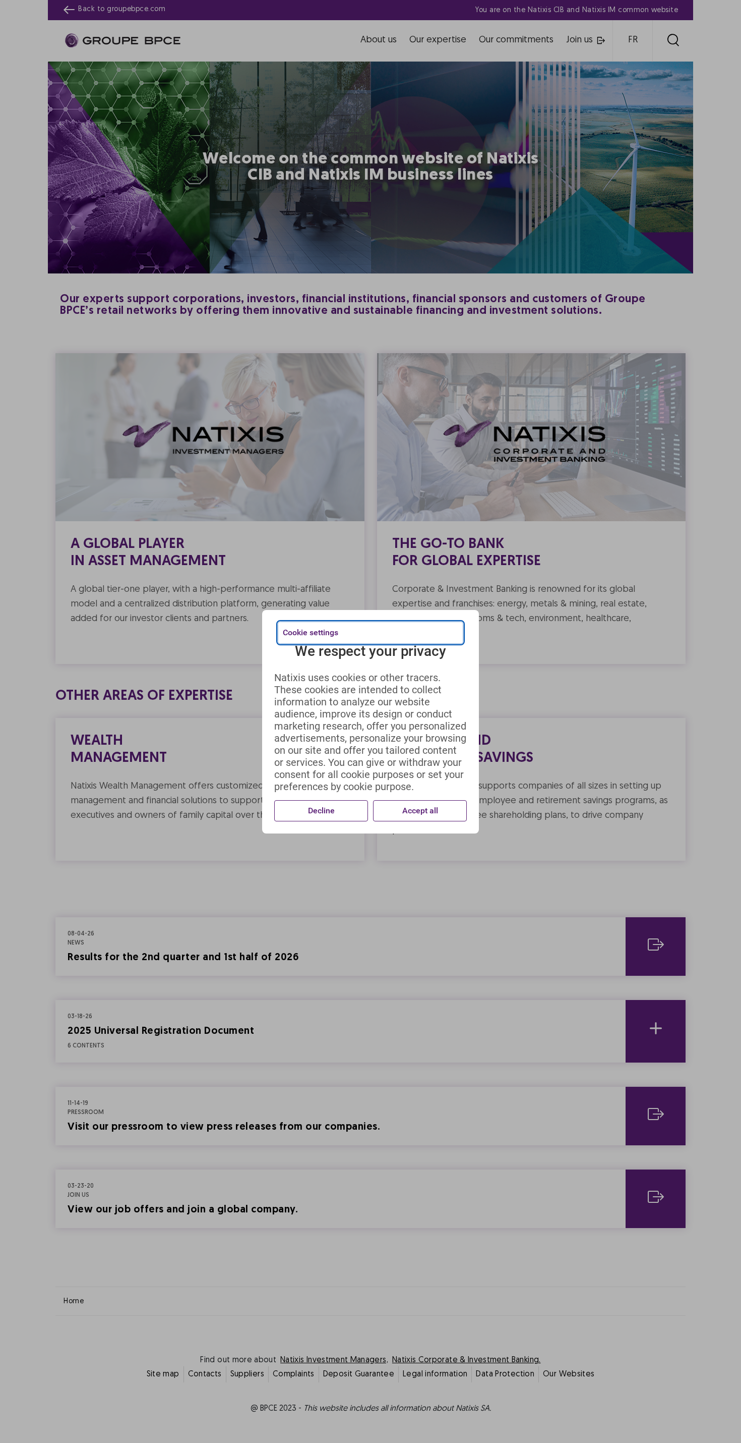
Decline (321, 810)
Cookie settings (310, 632)
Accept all (420, 810)
